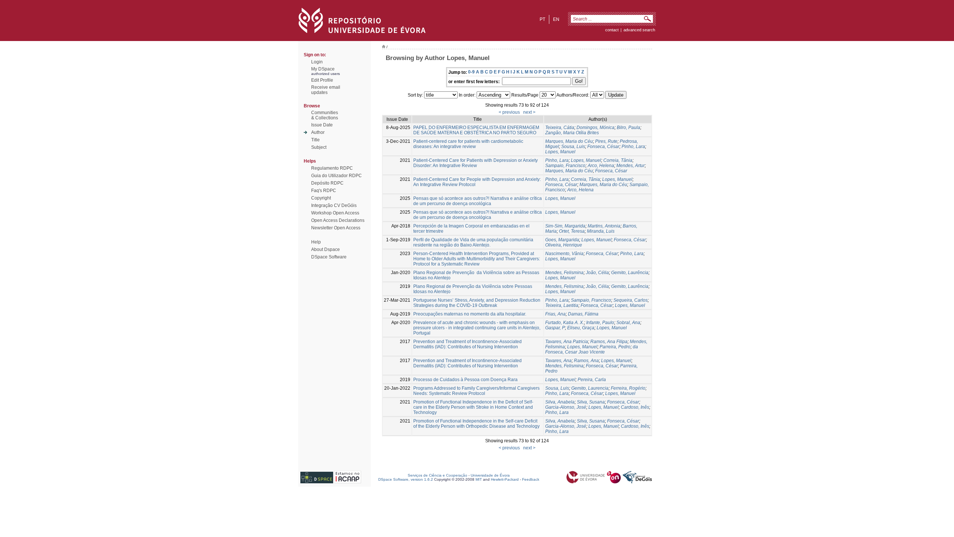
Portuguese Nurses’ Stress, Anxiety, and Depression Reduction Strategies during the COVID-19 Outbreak (476, 303)
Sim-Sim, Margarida (565, 226)
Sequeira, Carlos (630, 300)
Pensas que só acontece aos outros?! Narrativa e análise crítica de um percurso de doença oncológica (477, 201)
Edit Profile (322, 80)
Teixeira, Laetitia (561, 305)
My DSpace (323, 69)
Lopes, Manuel (560, 151)
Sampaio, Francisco (565, 165)
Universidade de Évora (490, 475)
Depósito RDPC (327, 183)
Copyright (321, 198)
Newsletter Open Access (335, 227)
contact (612, 30)
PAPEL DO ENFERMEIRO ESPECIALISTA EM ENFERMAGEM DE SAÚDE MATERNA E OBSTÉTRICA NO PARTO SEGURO (476, 130)
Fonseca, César (603, 146)
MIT (479, 479)
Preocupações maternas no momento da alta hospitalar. (469, 314)
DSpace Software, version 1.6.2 (405, 479)
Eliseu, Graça (580, 327)
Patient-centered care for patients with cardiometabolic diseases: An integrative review (468, 144)
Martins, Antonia (604, 226)
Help (316, 242)
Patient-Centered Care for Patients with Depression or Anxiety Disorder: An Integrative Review (475, 163)
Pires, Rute (606, 141)
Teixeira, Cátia (559, 127)
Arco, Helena (601, 165)
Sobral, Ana (628, 322)
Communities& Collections (324, 115)
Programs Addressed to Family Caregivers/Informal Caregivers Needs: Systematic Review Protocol (476, 391)
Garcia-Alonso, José (565, 407)
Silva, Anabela (560, 402)
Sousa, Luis (573, 146)
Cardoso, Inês (635, 407)
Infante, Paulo (600, 322)
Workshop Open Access (335, 213)
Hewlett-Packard (505, 479)
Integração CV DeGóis (334, 205)
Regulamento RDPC (332, 168)
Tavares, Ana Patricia (566, 341)
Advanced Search (639, 30)
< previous (509, 112)
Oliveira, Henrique (563, 245)
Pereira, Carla (592, 379)
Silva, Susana (591, 402)
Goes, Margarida (562, 239)
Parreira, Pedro (615, 346)
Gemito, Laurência (629, 272)
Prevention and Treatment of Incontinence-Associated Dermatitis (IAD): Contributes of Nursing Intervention (467, 344)
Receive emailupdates (325, 90)
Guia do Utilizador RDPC (336, 175)
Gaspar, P (555, 327)
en (556, 19)
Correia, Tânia (617, 160)
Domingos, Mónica (595, 127)
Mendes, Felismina (564, 272)
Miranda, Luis (601, 231)
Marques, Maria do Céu (569, 141)
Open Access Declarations (337, 220)
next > (529, 112)
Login (317, 62)
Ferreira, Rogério (628, 388)
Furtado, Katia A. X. (564, 322)
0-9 (471, 72)
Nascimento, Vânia (564, 253)
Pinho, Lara (633, 146)
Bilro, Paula (628, 127)
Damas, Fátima (583, 314)
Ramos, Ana (586, 360)
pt (542, 19)
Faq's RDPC (323, 190)
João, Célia (597, 272)
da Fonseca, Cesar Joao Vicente (591, 349)
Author (318, 132)
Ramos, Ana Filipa (609, 341)
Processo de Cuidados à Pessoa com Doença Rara (465, 379)
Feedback (530, 479)
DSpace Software (329, 257)
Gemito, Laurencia (590, 388)
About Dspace (325, 249)
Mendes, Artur (630, 165)
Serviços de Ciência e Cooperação (437, 475)
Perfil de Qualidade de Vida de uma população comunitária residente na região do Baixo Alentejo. (473, 242)
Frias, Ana (555, 314)
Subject (318, 147)
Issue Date (322, 125)
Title (315, 139)
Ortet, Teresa (572, 231)
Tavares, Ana (558, 360)
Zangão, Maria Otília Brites (572, 132)
